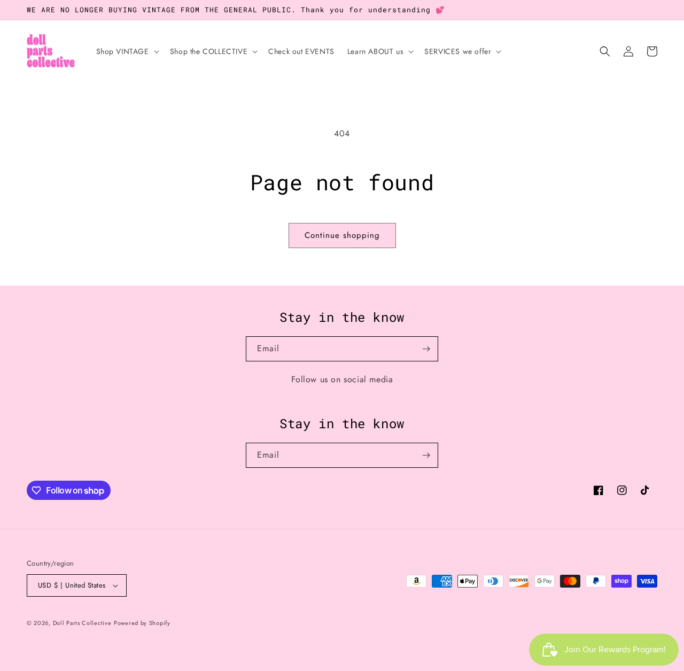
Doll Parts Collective (82, 623)
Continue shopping (342, 235)
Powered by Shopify (142, 623)
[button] (127, 51)
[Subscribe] (426, 348)
